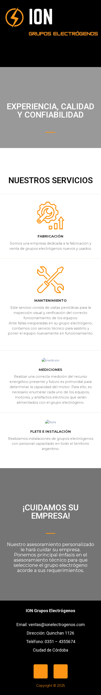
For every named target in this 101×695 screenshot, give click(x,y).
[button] (50, 58)
